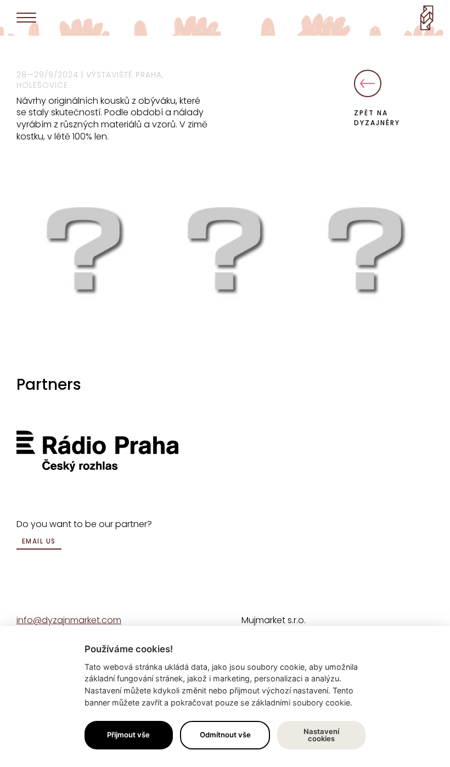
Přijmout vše (128, 734)
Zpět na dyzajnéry (377, 117)
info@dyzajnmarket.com (68, 620)
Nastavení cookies (321, 735)
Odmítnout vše (225, 734)
